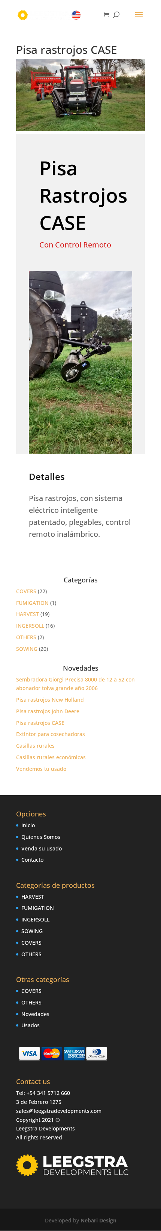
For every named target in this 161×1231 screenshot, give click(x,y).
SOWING (26, 648)
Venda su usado (41, 848)
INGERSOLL (30, 625)
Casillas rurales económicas (51, 757)
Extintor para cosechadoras (50, 734)
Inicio (28, 825)
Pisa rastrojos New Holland (50, 699)
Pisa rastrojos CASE (40, 722)
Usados (30, 1025)
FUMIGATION (32, 602)
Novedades (35, 1014)
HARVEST (27, 614)
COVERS (26, 591)
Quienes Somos (40, 836)
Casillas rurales (35, 745)
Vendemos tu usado (41, 768)
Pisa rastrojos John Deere (47, 711)
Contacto (32, 859)
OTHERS (26, 637)
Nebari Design (98, 1220)
